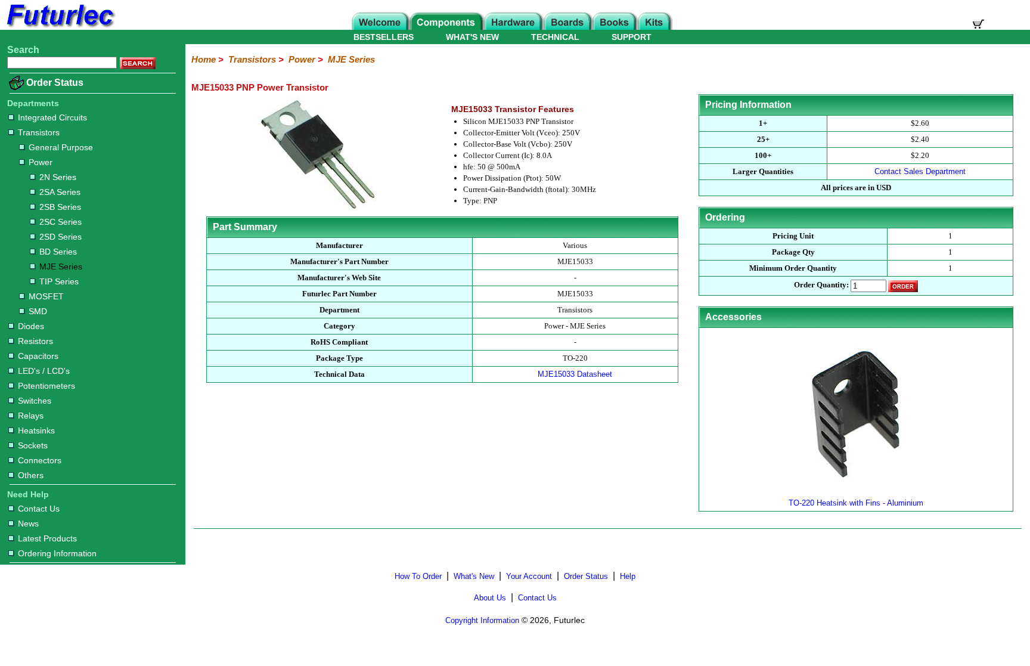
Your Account (529, 576)
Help (627, 576)
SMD (38, 311)
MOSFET (46, 296)
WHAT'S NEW (472, 37)
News (28, 523)
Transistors (39, 132)
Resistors (35, 341)
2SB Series (60, 207)
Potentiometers (46, 386)
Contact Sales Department (920, 171)
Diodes (31, 326)
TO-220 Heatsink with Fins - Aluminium (856, 502)
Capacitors (38, 356)
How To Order (418, 576)
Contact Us (39, 508)
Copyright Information (482, 620)
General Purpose (61, 147)
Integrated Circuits (52, 117)
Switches (34, 400)
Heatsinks (36, 430)
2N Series (57, 177)
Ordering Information (57, 553)
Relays (31, 415)
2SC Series (60, 222)
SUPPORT (631, 37)
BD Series (58, 251)
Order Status (54, 83)
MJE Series (60, 266)
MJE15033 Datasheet (575, 374)
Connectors (39, 460)
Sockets (33, 445)
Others (31, 475)
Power (40, 162)
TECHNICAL (555, 37)
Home (203, 59)
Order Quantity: (821, 285)
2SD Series (60, 236)
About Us (490, 597)
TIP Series (59, 281)
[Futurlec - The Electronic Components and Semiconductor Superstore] (59, 26)
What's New (474, 576)
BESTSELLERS (383, 37)
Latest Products (47, 538)
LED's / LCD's (44, 371)
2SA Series (59, 192)
